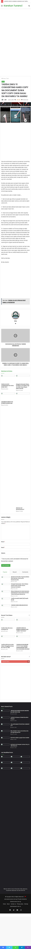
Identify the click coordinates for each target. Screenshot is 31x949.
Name (3, 541)
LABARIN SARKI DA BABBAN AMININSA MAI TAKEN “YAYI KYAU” (22, 629)
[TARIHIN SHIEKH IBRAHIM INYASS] (6, 607)
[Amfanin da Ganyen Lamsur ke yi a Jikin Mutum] (5, 746)
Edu (4, 99)
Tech (7, 78)
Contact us (13, 904)
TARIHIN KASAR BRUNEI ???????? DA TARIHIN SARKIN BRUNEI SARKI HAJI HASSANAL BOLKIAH (22, 647)
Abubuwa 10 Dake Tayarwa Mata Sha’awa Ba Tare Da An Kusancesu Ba (20, 578)
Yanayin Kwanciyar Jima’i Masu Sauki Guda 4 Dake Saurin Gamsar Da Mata (19, 585)
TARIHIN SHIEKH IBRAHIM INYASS (19, 605)
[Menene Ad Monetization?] (23, 449)
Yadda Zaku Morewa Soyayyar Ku (6, 628)
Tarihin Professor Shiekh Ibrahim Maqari (19, 718)
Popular (5, 572)
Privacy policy (20, 904)
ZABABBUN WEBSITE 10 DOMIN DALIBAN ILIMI (7, 402)
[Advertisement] (15, 28)
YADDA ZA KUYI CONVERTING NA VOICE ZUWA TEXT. (7, 385)
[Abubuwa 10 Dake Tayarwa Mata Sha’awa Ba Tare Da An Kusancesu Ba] (6, 579)
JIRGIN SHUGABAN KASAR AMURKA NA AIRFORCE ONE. (20, 711)
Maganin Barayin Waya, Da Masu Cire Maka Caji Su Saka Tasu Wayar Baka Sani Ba (22, 386)
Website (3, 553)
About (8, 904)
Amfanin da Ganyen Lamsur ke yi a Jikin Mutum (20, 745)
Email (3, 547)
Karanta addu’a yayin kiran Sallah (20, 737)
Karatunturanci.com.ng (15, 901)
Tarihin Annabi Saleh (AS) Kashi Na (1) (19, 599)
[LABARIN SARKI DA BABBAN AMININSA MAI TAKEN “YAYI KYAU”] (23, 623)
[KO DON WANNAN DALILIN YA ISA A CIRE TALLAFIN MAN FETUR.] (25, 764)
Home (4, 78)
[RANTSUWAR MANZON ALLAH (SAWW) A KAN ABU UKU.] (5, 758)
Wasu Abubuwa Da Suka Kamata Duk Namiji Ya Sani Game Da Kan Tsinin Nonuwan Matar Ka (20, 592)
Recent (15, 572)
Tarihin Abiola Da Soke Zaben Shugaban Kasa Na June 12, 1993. (7, 646)
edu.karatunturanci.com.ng (10, 899)
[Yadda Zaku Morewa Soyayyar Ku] (8, 623)
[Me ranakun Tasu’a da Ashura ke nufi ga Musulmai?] (5, 733)
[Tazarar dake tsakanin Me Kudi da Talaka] (5, 824)
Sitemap (26, 904)
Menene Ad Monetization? (20, 508)
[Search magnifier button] (28, 661)
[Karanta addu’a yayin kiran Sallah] (5, 740)
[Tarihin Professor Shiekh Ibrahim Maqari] (5, 719)
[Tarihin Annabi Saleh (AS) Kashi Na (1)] (6, 600)
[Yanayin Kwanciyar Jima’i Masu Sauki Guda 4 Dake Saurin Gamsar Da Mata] (6, 586)
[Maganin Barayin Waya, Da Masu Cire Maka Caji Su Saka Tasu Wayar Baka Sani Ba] (23, 379)
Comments (25, 572)
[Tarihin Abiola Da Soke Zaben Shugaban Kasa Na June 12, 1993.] (8, 639)
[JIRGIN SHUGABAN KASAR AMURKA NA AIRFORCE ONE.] (5, 713)
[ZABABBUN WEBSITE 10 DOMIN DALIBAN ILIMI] (8, 396)
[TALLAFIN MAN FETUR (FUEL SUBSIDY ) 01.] (5, 726)
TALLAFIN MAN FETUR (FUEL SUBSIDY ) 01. (20, 724)
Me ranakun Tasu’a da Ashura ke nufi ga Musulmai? (19, 731)
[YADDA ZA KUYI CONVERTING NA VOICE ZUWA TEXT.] (8, 379)
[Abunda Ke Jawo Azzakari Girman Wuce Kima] (15, 770)
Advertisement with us (15, 906)
